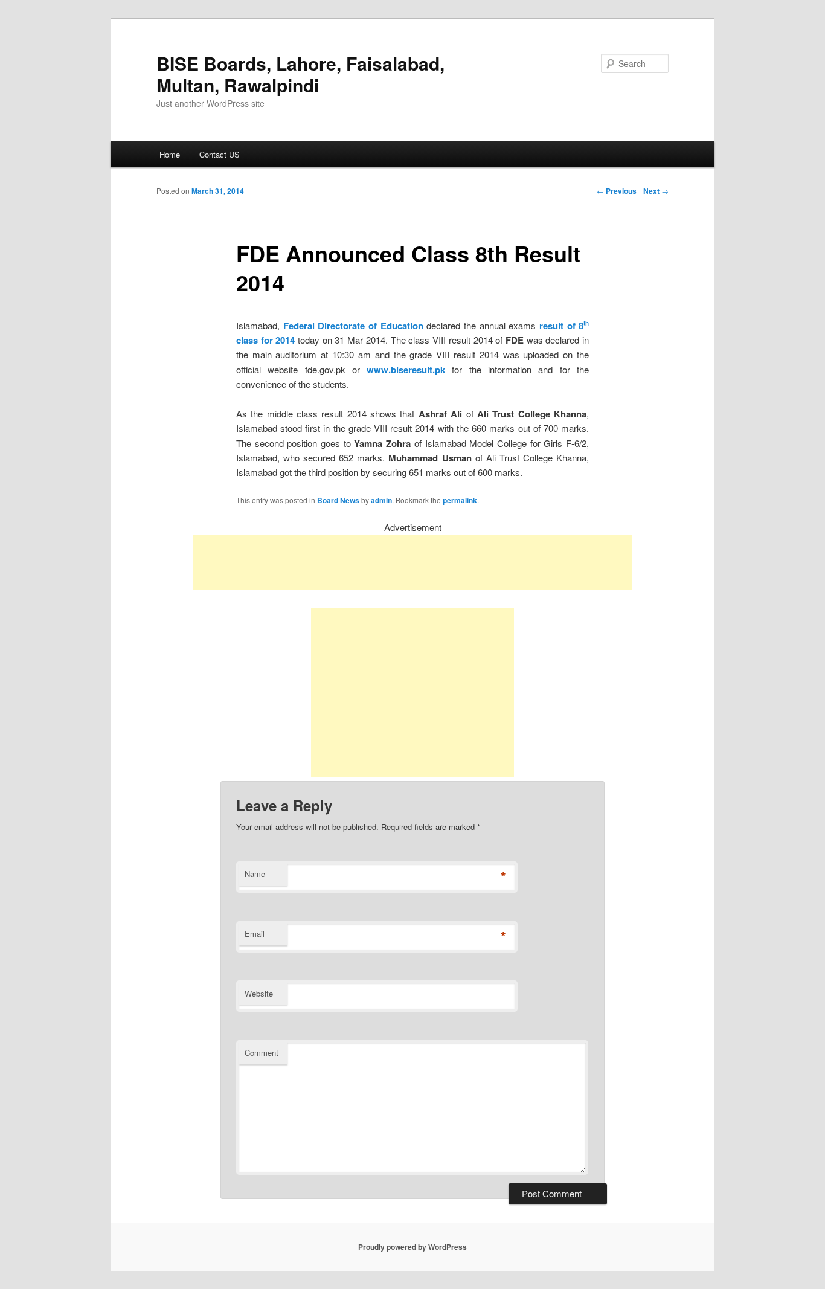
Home (169, 154)
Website (259, 993)
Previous (617, 190)
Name (255, 873)
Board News (338, 500)
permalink (460, 500)
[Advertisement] (412, 562)
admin (381, 500)
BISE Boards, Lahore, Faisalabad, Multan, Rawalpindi (300, 74)
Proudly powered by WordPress (412, 1246)
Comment (261, 1052)
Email (255, 933)
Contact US (219, 154)
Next (656, 190)
